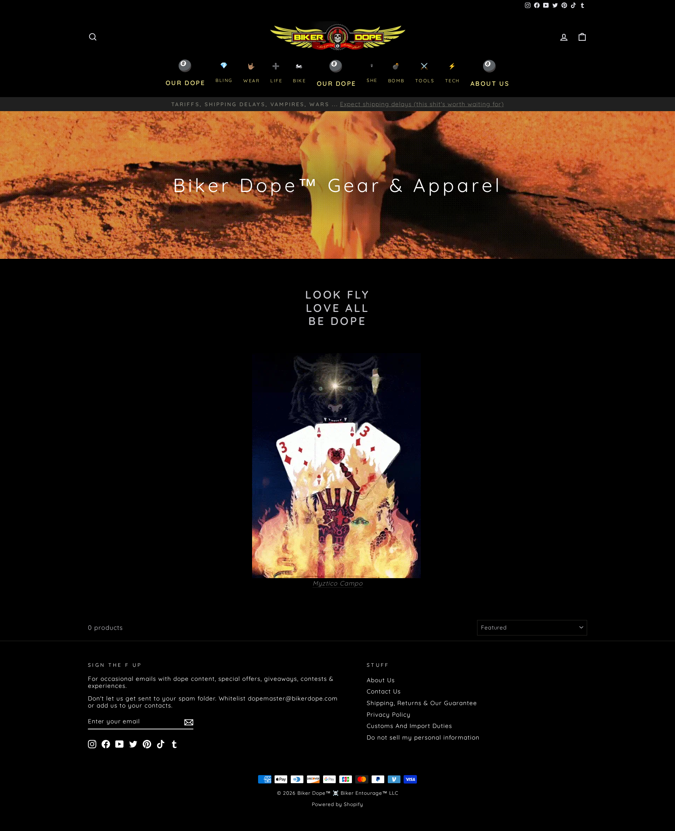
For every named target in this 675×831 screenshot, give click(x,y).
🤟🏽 (251, 73)
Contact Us (384, 691)
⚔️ (425, 73)
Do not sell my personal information (423, 737)
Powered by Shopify (337, 804)
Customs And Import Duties (409, 725)
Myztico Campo (338, 583)
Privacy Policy (389, 714)
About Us (381, 680)
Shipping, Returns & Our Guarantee (422, 703)
